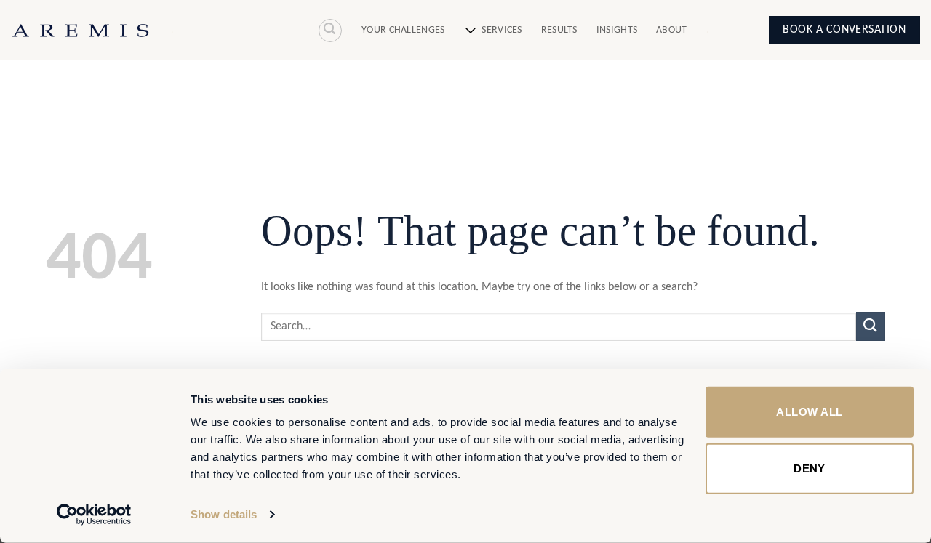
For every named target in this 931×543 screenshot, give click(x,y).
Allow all (809, 412)
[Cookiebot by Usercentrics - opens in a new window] (94, 515)
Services (502, 30)
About (671, 30)
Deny (810, 468)
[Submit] (870, 326)
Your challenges (402, 30)
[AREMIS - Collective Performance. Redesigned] (80, 30)
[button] (330, 30)
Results (559, 30)
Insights (616, 30)
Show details (224, 514)
